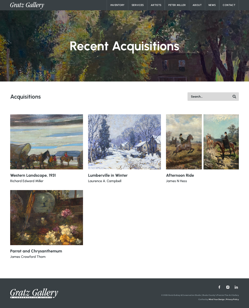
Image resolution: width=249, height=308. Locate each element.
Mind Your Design (216, 299)
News (212, 5)
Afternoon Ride (180, 175)
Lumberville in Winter (108, 175)
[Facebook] (219, 287)
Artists (156, 5)
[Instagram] (227, 287)
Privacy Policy (232, 299)
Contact (229, 5)
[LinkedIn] (236, 287)
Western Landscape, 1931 (33, 175)
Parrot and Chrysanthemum (36, 251)
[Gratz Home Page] (27, 5)
